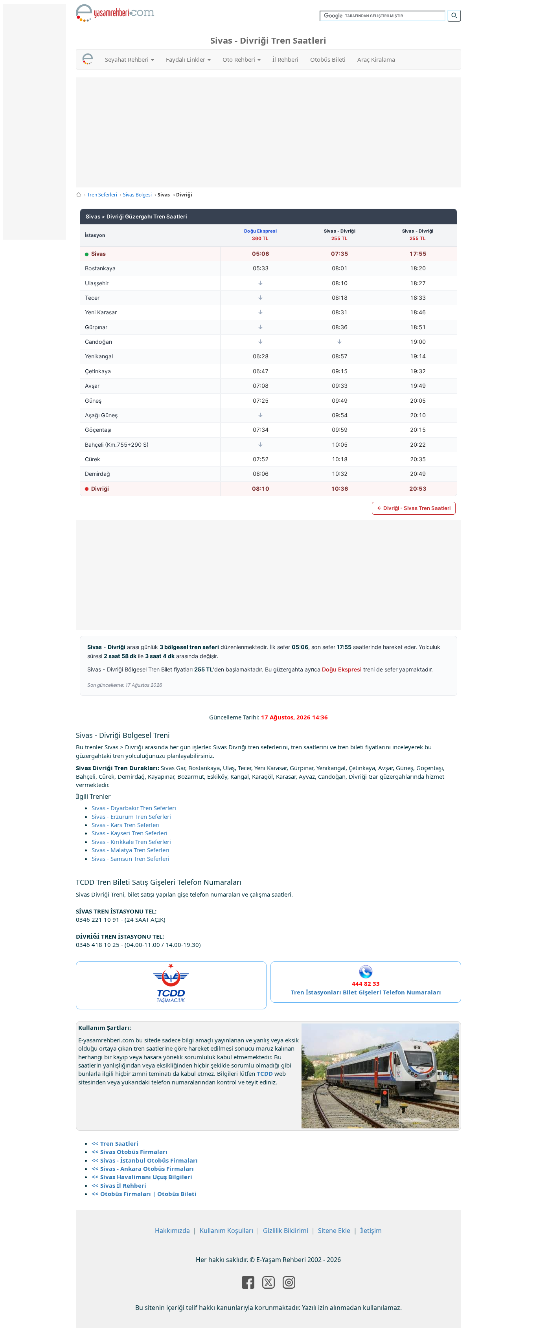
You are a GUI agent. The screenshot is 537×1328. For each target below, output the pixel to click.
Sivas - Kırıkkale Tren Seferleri (131, 842)
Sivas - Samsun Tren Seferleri (130, 858)
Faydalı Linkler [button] (186, 59)
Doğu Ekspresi (260, 231)
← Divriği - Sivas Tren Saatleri (414, 508)
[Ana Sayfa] (78, 194)
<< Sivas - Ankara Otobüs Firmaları (143, 1168)
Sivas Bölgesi (137, 194)
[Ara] (454, 16)
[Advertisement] (269, 132)
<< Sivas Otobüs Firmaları (129, 1152)
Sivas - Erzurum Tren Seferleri (131, 816)
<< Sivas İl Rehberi (119, 1185)
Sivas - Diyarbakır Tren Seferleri (134, 808)
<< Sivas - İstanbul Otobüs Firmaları (145, 1160)
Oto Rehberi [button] (240, 59)
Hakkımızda (172, 1230)
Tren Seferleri (102, 194)
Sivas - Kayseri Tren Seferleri (129, 833)
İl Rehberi (285, 59)
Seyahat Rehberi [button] (127, 59)
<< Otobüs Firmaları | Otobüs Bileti (144, 1194)
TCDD (265, 1073)
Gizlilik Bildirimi (285, 1230)
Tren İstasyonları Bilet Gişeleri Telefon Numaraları (366, 992)
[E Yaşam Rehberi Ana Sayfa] (115, 13)
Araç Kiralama (376, 59)
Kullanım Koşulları (226, 1230)
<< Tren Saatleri (115, 1143)
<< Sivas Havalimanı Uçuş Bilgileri (142, 1177)
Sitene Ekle (334, 1230)
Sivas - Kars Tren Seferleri (126, 825)
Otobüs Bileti (328, 59)
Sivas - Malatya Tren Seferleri (130, 850)
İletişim (371, 1230)
